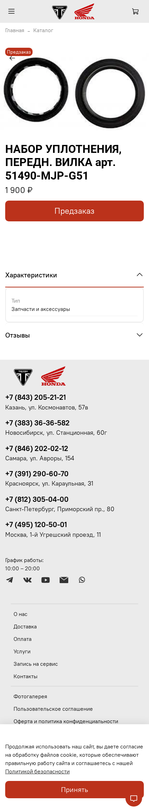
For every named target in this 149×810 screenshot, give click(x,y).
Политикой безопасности (37, 771)
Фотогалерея (30, 696)
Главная (14, 30)
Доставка (25, 626)
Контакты (25, 676)
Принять (74, 789)
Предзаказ (74, 211)
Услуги (22, 651)
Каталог (43, 30)
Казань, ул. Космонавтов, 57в (46, 407)
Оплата (23, 638)
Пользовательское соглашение (53, 708)
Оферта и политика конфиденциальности (66, 721)
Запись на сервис (36, 663)
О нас (20, 613)
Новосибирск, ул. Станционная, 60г (56, 432)
